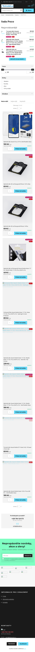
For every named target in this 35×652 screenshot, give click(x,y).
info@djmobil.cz (17, 526)
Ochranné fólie (9, 15)
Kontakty (5, 602)
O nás (4, 596)
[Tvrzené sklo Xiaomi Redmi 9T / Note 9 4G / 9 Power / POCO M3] (17, 419)
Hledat (21, 10)
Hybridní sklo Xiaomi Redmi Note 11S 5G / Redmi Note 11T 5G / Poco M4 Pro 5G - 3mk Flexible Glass (14, 42)
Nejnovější (4, 101)
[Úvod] (7, 6)
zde (25, 648)
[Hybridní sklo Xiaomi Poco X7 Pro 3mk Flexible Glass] (17, 125)
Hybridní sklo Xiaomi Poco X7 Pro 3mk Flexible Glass (17, 142)
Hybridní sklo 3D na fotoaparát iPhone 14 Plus (16, 226)
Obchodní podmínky (8, 599)
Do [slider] (33, 70)
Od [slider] (2, 70)
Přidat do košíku (20, 149)
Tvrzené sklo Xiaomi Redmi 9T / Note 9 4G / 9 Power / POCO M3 (13, 32)
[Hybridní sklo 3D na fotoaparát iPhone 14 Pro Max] (17, 168)
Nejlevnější (14, 101)
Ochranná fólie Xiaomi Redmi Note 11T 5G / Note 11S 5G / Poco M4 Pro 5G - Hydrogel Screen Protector (17, 314)
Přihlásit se (28, 555)
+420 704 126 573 (7, 1)
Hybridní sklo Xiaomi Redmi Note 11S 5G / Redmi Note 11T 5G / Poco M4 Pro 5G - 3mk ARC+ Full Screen (17, 359)
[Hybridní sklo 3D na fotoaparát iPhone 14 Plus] (17, 210)
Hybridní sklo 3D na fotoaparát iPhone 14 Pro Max (17, 184)
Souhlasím (23, 644)
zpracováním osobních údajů (18, 559)
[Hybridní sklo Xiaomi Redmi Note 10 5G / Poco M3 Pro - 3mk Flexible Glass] (17, 463)
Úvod (2, 15)
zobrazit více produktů (17, 59)
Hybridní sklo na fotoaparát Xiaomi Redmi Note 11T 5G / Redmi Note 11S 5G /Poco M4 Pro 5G (14, 52)
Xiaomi (17, 15)
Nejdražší (22, 101)
